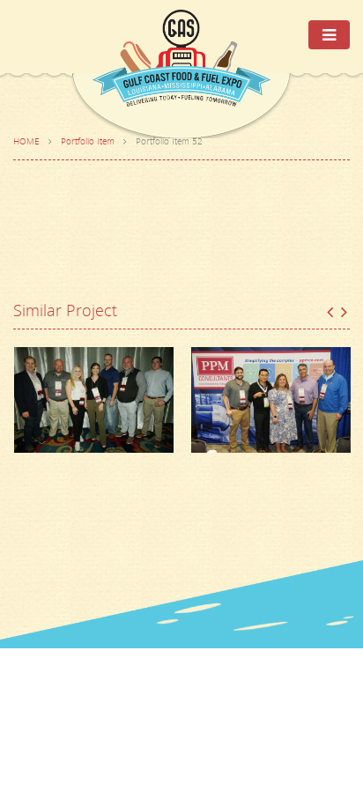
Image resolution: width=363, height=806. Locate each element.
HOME (26, 141)
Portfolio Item (88, 141)
